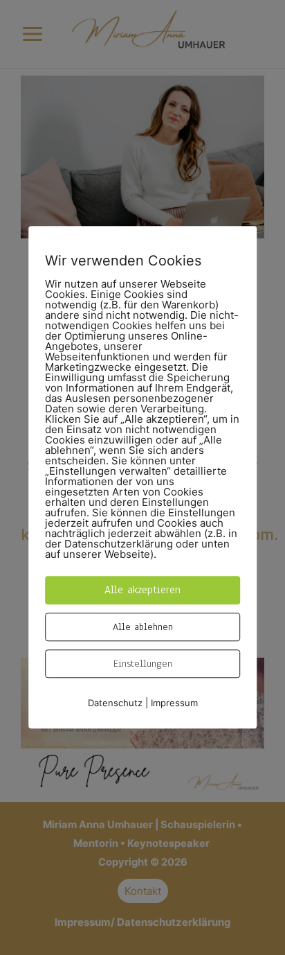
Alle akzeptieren (142, 589)
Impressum (174, 702)
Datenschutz (115, 702)
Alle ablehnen (143, 626)
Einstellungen (142, 663)
